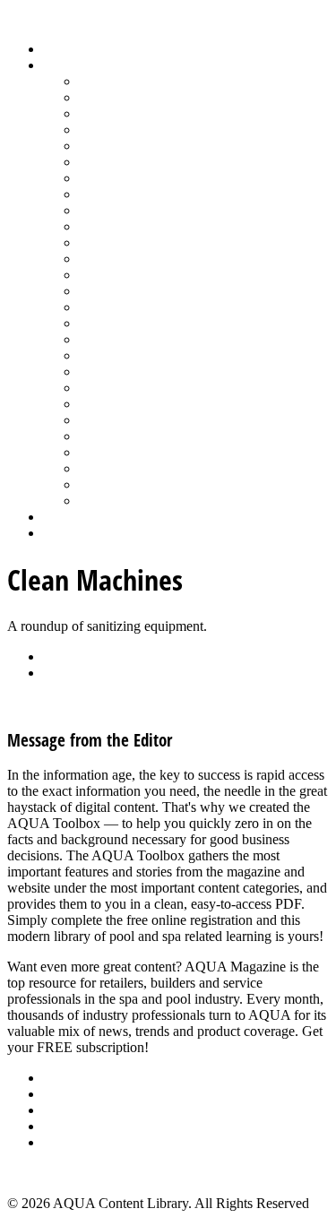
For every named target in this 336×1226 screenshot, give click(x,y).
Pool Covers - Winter (138, 274)
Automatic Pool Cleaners (149, 97)
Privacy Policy (84, 1142)
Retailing (104, 323)
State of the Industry (136, 436)
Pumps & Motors (127, 307)
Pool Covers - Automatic (149, 258)
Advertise (70, 1093)
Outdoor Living (123, 500)
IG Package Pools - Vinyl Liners (171, 210)
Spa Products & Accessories (158, 403)
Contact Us (75, 1126)
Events (62, 1110)
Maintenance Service (138, 226)
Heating (101, 194)
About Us (71, 1077)
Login (60, 532)
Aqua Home (78, 516)
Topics (62, 65)
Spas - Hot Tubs (124, 419)
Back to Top (42, 1172)
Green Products (123, 178)
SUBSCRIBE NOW (210, 1047)
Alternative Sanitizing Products (166, 81)
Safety (97, 339)
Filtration (104, 161)
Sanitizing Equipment (140, 355)
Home (60, 48)
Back (58, 656)
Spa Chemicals (121, 387)
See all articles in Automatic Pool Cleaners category (152, 703)
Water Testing (118, 452)
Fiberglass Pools (125, 145)
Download (73, 672)
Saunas (99, 371)
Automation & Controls (145, 113)
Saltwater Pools (123, 484)
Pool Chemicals (123, 242)
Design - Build (120, 129)
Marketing (108, 468)
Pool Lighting (118, 290)
